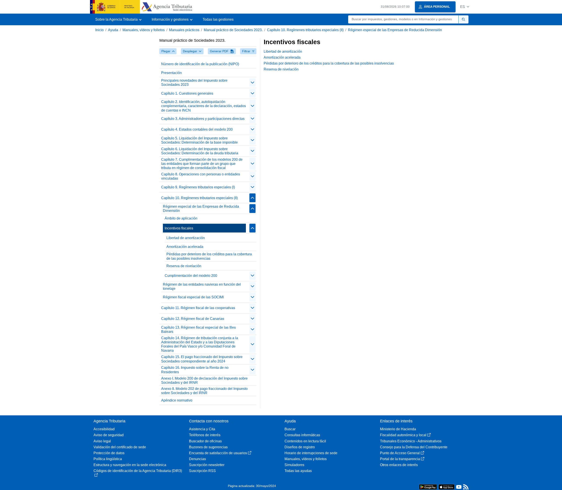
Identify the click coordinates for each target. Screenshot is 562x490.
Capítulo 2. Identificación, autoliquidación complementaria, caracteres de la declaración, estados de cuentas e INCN (203, 106)
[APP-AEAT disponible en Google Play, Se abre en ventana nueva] (428, 486)
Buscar (290, 429)
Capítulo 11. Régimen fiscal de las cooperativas (198, 308)
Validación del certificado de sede (120, 447)
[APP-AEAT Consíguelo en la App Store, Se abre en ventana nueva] (446, 486)
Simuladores (294, 465)
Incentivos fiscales (179, 228)
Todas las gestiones (218, 19)
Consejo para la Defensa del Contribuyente (413, 447)
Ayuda (113, 30)
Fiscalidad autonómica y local (403, 435)
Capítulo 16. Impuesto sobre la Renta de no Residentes (195, 370)
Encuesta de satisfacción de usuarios (218, 453)
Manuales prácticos (184, 30)
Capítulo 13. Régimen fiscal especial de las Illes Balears (198, 329)
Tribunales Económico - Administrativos (410, 441)
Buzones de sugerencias (208, 447)
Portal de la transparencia (400, 459)
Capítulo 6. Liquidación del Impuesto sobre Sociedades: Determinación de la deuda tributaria (199, 151)
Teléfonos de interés (204, 435)
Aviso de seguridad (109, 435)
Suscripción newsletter (206, 465)
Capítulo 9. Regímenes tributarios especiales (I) (198, 187)
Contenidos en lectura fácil (305, 441)
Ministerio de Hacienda (398, 429)
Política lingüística (108, 459)
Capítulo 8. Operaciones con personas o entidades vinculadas (200, 176)
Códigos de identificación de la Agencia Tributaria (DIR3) (138, 471)
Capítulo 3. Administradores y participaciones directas (203, 119)
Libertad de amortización (185, 238)
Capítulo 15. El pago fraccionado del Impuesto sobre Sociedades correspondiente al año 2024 (202, 359)
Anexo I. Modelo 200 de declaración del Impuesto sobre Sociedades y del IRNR (204, 380)
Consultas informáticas (302, 435)
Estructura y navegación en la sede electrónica (130, 465)
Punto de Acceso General (400, 453)
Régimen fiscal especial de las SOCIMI (193, 297)
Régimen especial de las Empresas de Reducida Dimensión (395, 30)
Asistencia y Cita (202, 429)
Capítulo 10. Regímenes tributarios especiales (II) (305, 30)
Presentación (171, 73)
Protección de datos (109, 453)
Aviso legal (102, 441)
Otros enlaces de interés (399, 465)
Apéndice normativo (176, 400)
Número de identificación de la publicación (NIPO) (200, 64)
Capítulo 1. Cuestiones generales (187, 93)
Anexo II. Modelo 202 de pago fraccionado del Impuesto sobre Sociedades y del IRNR (204, 391)
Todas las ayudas (298, 471)
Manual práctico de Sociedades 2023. (233, 30)
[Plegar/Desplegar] (252, 82)
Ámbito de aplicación (181, 218)
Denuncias (197, 459)
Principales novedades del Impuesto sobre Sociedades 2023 (194, 82)
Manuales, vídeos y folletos (143, 30)
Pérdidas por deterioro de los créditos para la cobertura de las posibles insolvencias (209, 256)
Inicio (99, 30)
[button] (464, 7)
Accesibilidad (104, 429)
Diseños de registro (300, 447)
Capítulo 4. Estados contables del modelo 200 (197, 129)
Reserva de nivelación (183, 266)
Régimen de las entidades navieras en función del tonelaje (202, 286)
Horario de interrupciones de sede (311, 453)
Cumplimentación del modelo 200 (191, 275)
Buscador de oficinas (205, 441)
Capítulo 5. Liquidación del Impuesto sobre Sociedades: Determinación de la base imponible (199, 140)
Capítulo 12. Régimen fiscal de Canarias (192, 319)
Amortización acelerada (184, 247)
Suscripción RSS (202, 471)
